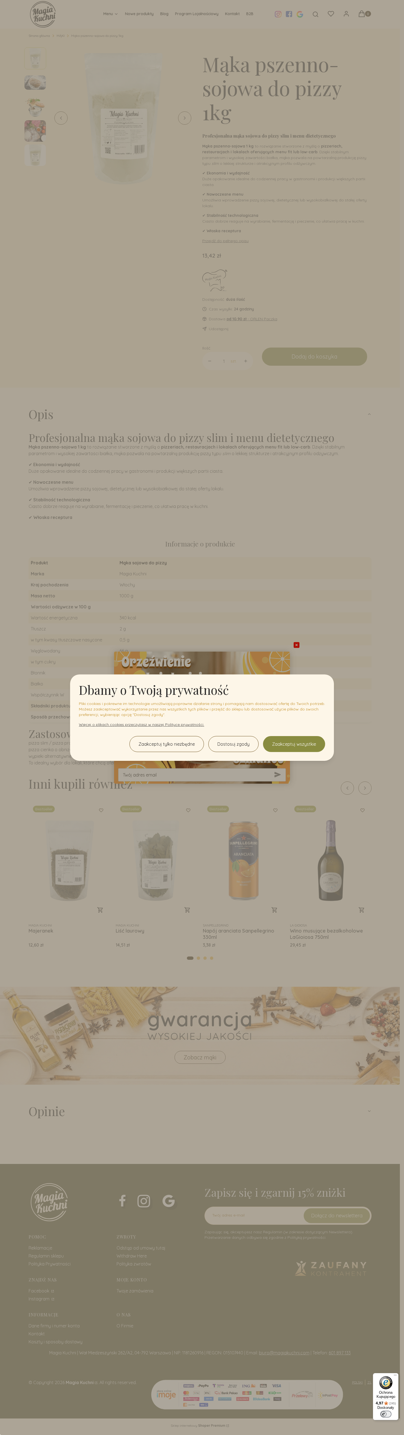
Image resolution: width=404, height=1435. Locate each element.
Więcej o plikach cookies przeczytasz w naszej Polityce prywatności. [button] (141, 724)
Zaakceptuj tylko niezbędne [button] (167, 744)
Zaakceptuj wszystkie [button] (294, 744)
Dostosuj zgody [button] (233, 744)
